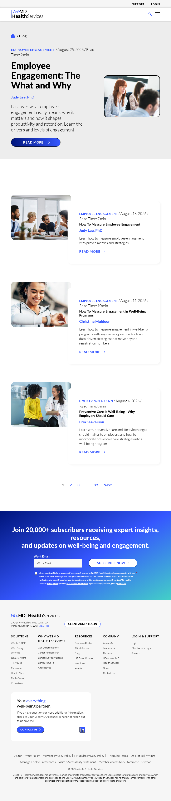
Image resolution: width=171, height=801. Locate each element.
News (106, 668)
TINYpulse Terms (117, 755)
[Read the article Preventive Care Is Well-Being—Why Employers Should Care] (41, 404)
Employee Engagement (33, 50)
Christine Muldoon (94, 321)
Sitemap (146, 762)
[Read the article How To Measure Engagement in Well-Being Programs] (41, 304)
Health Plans (17, 673)
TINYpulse (16, 662)
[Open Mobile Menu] (157, 14)
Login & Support (145, 636)
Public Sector (18, 678)
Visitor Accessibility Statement (77, 762)
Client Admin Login (141, 648)
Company (111, 636)
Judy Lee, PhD (22, 97)
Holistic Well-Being (96, 401)
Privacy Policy (53, 583)
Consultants (17, 683)
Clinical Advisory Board (50, 657)
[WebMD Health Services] (27, 17)
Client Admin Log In (82, 624)
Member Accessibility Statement (119, 762)
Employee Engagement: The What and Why (45, 76)
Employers (16, 668)
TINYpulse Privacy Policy (89, 755)
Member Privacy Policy (57, 755)
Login (155, 4)
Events (78, 668)
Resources (84, 636)
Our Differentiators (48, 647)
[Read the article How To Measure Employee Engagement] (41, 217)
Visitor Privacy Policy (27, 755)
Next (107, 485)
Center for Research (48, 652)
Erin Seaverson (91, 422)
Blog (77, 653)
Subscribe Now (111, 563)
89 (96, 485)
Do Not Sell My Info (143, 755)
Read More (33, 142)
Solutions (20, 636)
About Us (108, 643)
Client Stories (82, 648)
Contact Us (108, 673)
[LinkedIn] (82, 730)
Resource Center (83, 643)
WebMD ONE (18, 643)
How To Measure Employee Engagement (109, 224)
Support (138, 4)
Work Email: (43, 556)
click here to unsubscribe (77, 583)
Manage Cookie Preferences (38, 762)
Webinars (80, 663)
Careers (107, 653)
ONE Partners (18, 657)
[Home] (13, 36)
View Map (44, 625)
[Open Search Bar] (150, 14)
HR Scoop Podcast (84, 658)
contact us (121, 583)
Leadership (109, 648)
